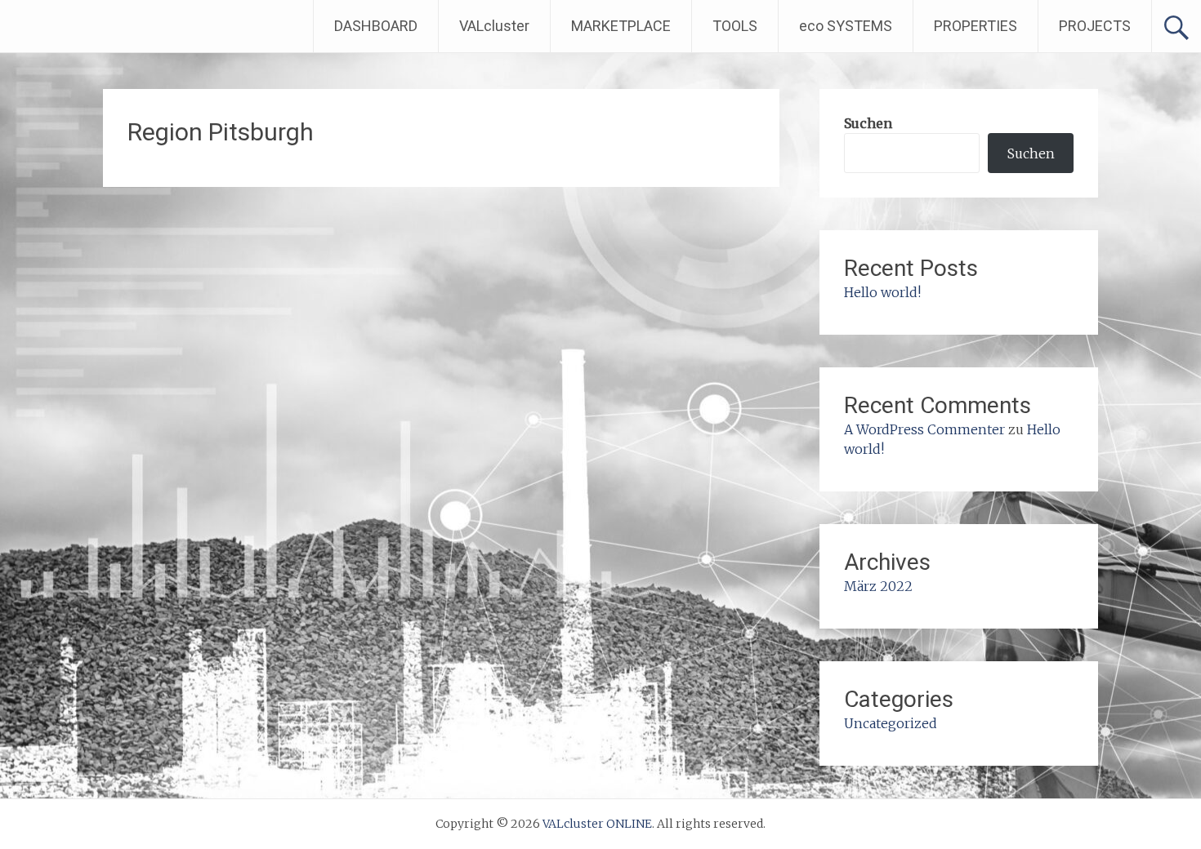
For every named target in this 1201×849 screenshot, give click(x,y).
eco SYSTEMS (845, 25)
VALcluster (494, 25)
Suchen (868, 123)
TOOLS (734, 25)
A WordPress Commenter (924, 429)
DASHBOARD (375, 25)
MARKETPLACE (621, 25)
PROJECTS (1095, 25)
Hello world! (882, 292)
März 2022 (878, 586)
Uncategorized (890, 723)
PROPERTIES (975, 25)
